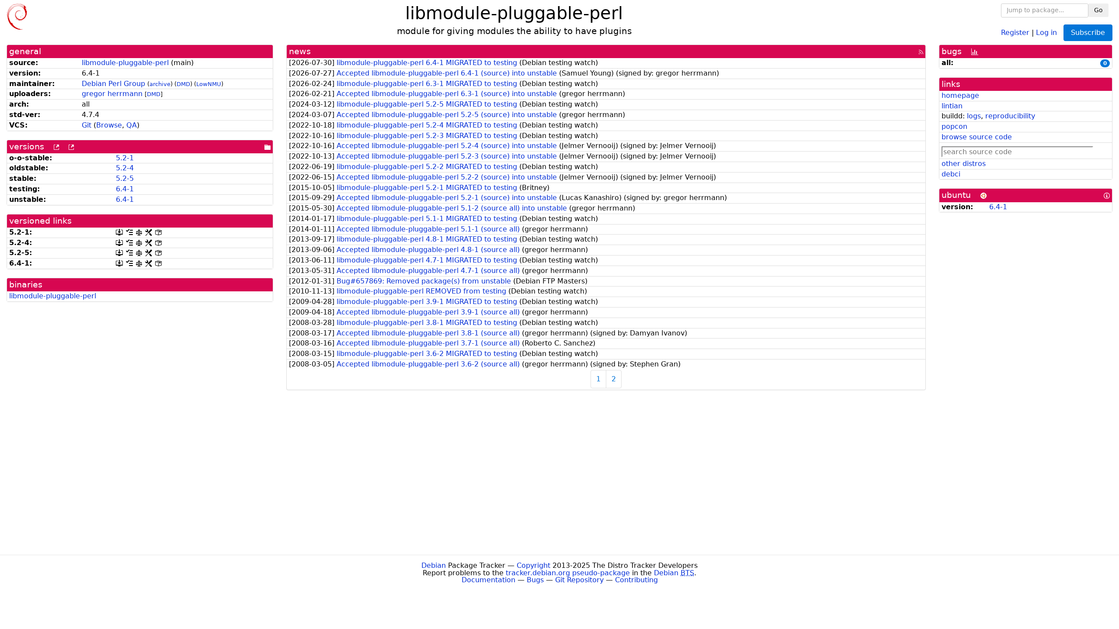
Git (86, 125)
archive (159, 84)
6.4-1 (125, 189)
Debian (433, 565)
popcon (954, 126)
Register (1015, 32)
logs (974, 116)
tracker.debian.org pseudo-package (568, 573)
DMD (183, 84)
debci (951, 174)
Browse (109, 125)
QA (131, 125)
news (300, 51)
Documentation (488, 580)
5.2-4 (125, 168)
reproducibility (1010, 116)
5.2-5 (125, 178)
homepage (960, 95)
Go (1098, 10)
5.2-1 (125, 158)
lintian (952, 106)
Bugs (535, 580)
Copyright (533, 565)
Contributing (636, 580)
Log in (1046, 32)
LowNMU (208, 84)
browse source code (977, 137)
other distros (964, 163)
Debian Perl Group (113, 83)
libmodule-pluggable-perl (125, 63)
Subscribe (1088, 32)
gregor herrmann (112, 94)
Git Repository (579, 580)
